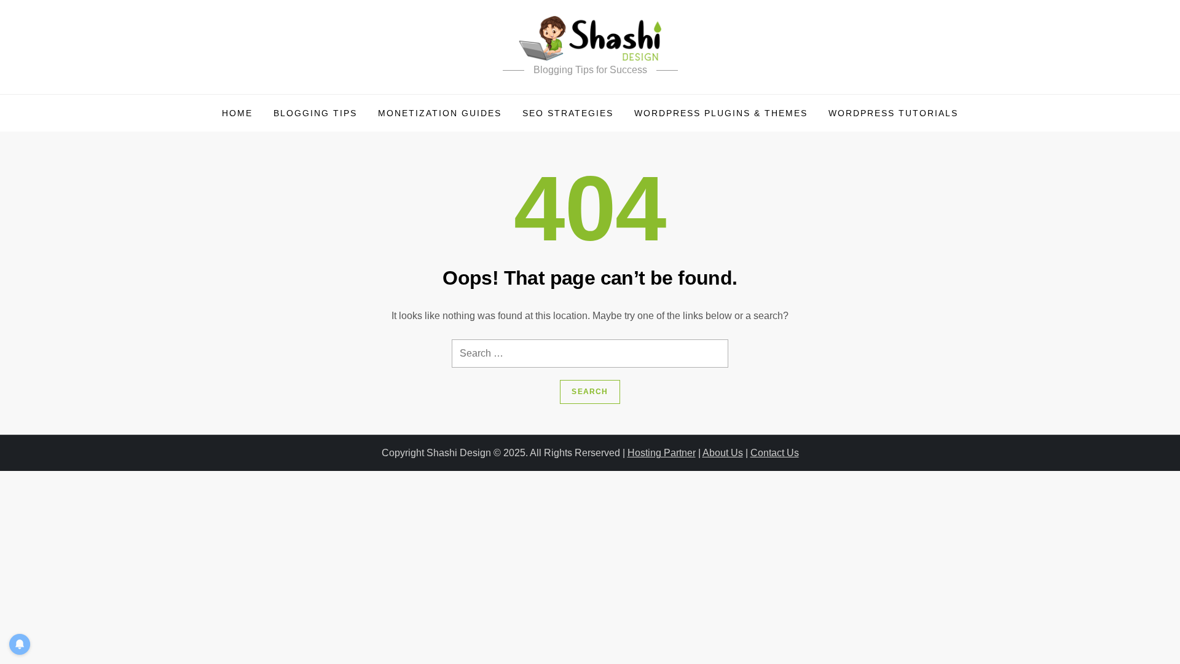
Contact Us (774, 453)
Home (237, 113)
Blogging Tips (315, 113)
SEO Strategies (567, 113)
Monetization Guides (440, 113)
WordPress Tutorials (893, 113)
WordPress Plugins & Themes (721, 113)
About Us (722, 453)
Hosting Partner (661, 453)
